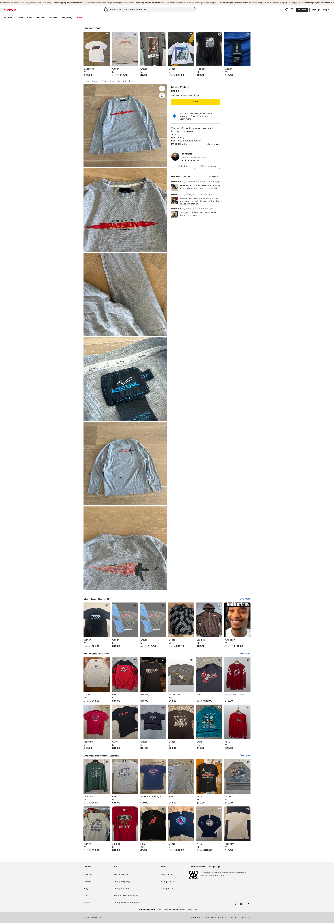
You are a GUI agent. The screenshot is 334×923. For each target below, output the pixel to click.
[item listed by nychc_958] (125, 722)
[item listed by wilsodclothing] (181, 823)
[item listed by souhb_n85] (125, 823)
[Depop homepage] (10, 9)
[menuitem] (8, 17)
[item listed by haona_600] (153, 823)
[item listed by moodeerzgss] (153, 722)
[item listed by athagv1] (97, 776)
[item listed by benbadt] (97, 620)
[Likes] (286, 9)
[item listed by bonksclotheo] (125, 674)
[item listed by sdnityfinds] (237, 722)
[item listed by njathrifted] (209, 674)
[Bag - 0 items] (292, 9)
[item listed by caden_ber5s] (237, 823)
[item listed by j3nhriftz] (209, 722)
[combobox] (150, 9)
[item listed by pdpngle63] (181, 776)
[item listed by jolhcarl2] (237, 776)
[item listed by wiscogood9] (209, 776)
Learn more (185, 119)
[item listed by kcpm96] (237, 674)
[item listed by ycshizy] (97, 722)
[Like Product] (107, 34)
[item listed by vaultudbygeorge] (209, 823)
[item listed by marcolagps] (97, 674)
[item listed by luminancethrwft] (97, 823)
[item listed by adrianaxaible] (153, 674)
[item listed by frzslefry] (181, 722)
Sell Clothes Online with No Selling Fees (178, 910)
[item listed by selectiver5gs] (125, 776)
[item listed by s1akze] (153, 776)
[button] (201, 160)
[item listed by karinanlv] (181, 674)
